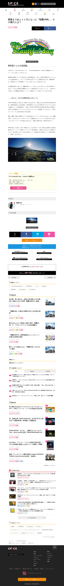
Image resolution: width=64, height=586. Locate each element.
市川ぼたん (39, 526)
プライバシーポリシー (50, 568)
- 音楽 (34, 551)
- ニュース (49, 553)
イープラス (11, 541)
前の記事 (14, 277)
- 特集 (48, 561)
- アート (35, 561)
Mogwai (44, 286)
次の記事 (50, 277)
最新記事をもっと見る (48, 465)
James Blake (22, 289)
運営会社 (11, 568)
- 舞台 (34, 553)
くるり (37, 286)
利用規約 (42, 568)
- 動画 (48, 551)
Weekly (32, 371)
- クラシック (35, 557)
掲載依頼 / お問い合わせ (27, 568)
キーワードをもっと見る (48, 536)
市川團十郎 (21, 526)
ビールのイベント (15, 530)
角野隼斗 (40, 533)
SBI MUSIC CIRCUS (48, 530)
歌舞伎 (13, 526)
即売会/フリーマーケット (28, 533)
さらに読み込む (32, 517)
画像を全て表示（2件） (32, 61)
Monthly (48, 371)
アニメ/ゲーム (14, 533)
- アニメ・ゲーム (36, 559)
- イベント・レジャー (37, 555)
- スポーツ (35, 563)
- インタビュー (50, 555)
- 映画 (34, 565)
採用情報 (36, 568)
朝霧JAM (13, 289)
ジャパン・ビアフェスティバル (31, 530)
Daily (16, 371)
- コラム (48, 559)
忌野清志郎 (29, 286)
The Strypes (32, 289)
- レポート (49, 557)
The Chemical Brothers (17, 286)
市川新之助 (30, 526)
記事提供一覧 (17, 568)
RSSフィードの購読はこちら (32, 240)
